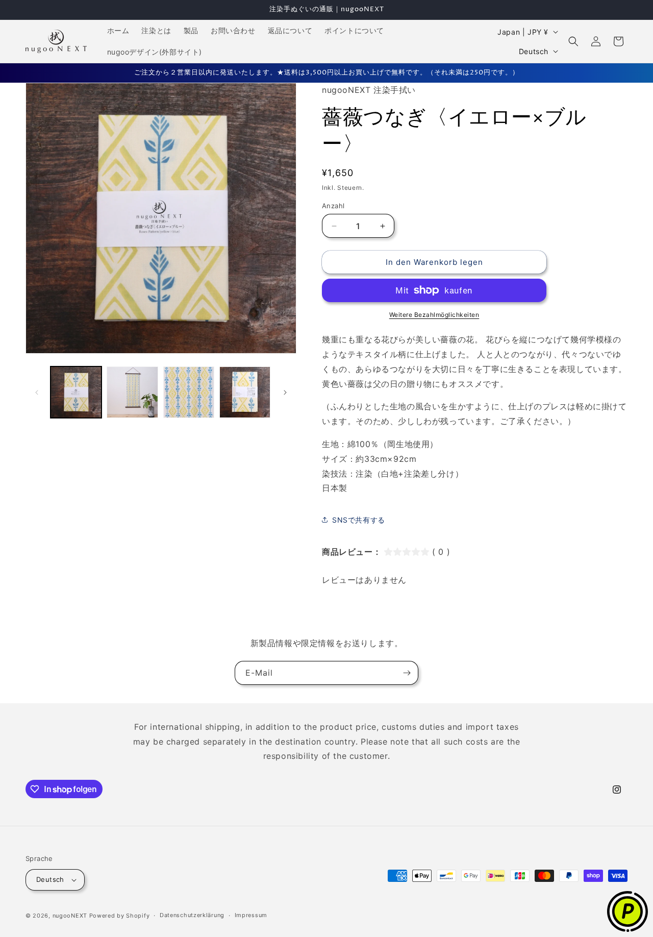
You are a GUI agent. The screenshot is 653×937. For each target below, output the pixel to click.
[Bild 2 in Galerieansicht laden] (132, 391)
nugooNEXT (70, 915)
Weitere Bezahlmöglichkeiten (434, 314)
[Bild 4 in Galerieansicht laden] (244, 391)
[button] (573, 41)
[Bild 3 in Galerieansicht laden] (188, 391)
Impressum (251, 915)
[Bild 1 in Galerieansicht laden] (76, 391)
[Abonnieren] (406, 673)
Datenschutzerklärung (192, 915)
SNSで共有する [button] (358, 519)
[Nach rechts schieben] (285, 392)
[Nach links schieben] (37, 392)
